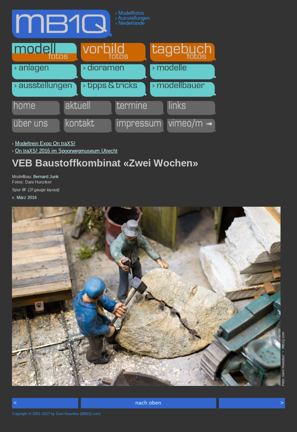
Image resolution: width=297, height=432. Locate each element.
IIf (24, 189)
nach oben (148, 402)
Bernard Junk (46, 176)
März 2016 (27, 197)
